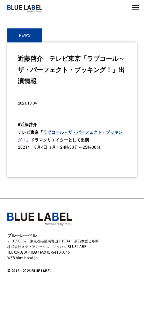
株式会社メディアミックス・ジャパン (37, 247)
